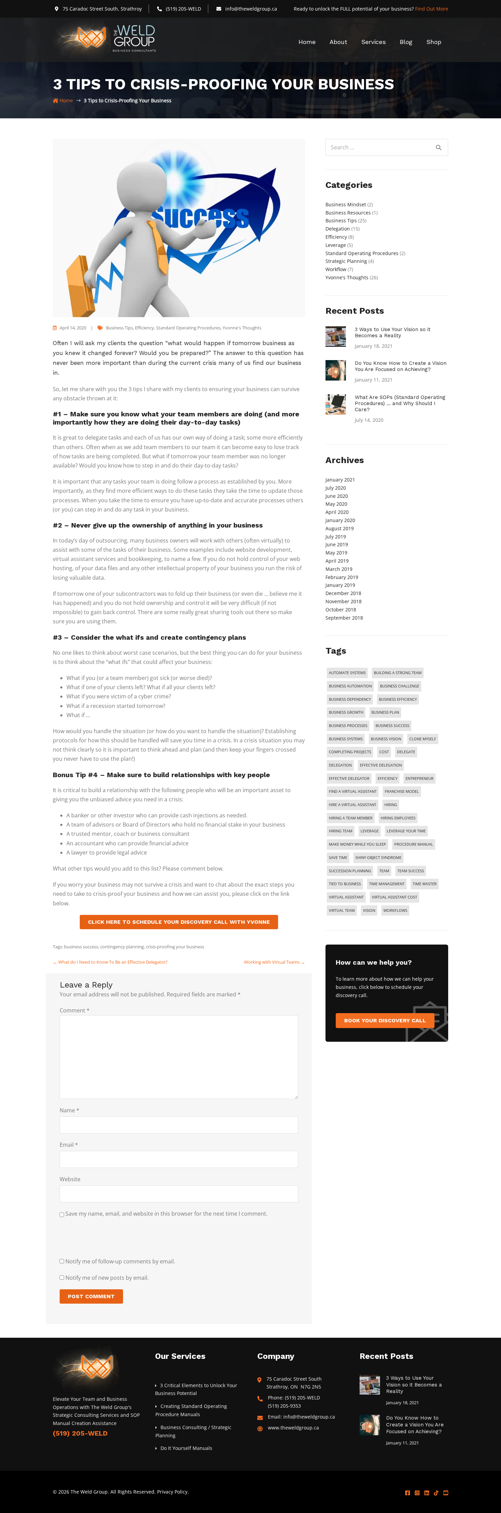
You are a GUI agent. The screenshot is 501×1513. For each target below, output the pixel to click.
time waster (425, 883)
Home (307, 41)
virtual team (342, 910)
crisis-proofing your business (175, 947)
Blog (406, 41)
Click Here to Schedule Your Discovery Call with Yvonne (179, 922)
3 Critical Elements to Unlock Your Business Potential (196, 1389)
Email (69, 1144)
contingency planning (122, 947)
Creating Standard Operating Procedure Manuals (191, 1410)
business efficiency (398, 699)
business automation (350, 685)
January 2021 (340, 479)
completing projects (350, 751)
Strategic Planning (346, 261)
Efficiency (144, 328)
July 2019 (335, 536)
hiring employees (398, 817)
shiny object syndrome (378, 857)
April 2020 (337, 512)
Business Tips (119, 328)
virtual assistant (346, 897)
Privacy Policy (172, 1491)
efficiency (387, 778)
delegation (340, 765)
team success (410, 870)
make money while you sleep (357, 844)
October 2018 (340, 609)
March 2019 (338, 569)
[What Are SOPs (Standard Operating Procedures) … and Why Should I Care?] (335, 404)
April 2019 (337, 561)
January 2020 (340, 520)
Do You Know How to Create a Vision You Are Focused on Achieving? (400, 366)
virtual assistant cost (394, 897)
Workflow (335, 269)
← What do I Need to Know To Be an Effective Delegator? (110, 962)
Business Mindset (345, 204)
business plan (385, 712)
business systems (346, 738)
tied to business (345, 883)
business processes (348, 725)
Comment (75, 1010)
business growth (346, 712)
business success (81, 947)
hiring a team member (351, 817)
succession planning (350, 870)
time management (387, 883)
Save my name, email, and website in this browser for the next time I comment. (166, 1213)
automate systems (347, 672)
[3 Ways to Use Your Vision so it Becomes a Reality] (335, 335)
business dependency (350, 699)
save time (338, 857)
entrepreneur (420, 778)
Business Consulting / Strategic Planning (193, 1431)
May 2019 (336, 552)
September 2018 (344, 617)
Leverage (335, 245)
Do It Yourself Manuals (186, 1448)
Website (70, 1179)
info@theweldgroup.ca (251, 8)
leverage (370, 830)
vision (369, 910)
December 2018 (343, 593)
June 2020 (336, 496)
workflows (395, 910)
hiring (390, 804)
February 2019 (341, 577)
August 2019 (339, 528)
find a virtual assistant (353, 791)
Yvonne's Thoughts (242, 328)
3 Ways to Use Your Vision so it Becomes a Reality (392, 332)
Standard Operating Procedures (188, 328)
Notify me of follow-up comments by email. (120, 1261)
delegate (406, 751)
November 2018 (343, 601)
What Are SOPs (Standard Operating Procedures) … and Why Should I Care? (400, 403)
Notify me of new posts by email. (107, 1277)
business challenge (399, 685)
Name (69, 1110)
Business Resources (348, 212)
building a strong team (398, 672)
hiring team (340, 830)
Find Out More (431, 8)
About (338, 41)
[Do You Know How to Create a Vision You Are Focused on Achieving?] (335, 370)
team (384, 870)
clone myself (422, 738)
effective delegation (381, 765)
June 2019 (336, 544)
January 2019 (340, 585)
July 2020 (335, 488)
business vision (386, 738)
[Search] (438, 147)
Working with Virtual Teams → (274, 962)
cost (384, 751)
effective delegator (349, 778)
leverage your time (406, 830)
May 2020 (336, 504)
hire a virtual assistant (352, 804)
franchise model (402, 791)
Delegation (337, 228)
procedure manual (413, 844)
